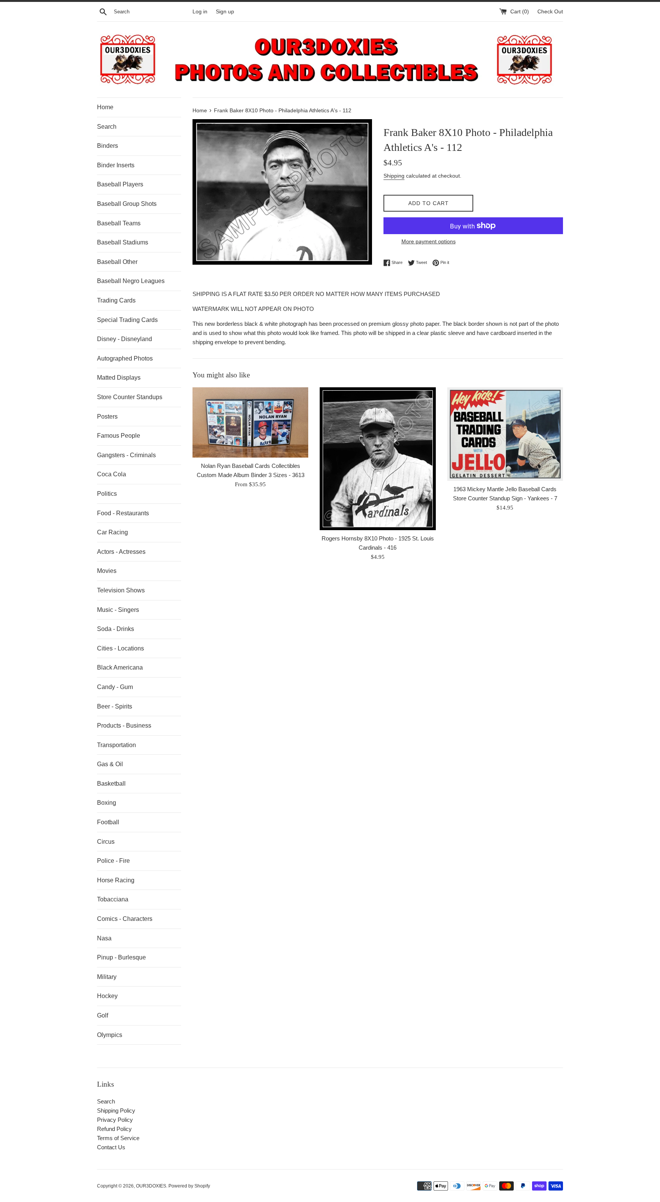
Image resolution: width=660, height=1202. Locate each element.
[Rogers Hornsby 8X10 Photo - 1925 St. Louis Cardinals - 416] (377, 458)
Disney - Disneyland (124, 339)
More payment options (428, 241)
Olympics (109, 1035)
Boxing (106, 802)
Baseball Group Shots (127, 204)
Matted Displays (119, 377)
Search (106, 126)
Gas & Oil (110, 764)
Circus (106, 841)
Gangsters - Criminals (126, 455)
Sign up (225, 12)
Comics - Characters (124, 919)
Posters (107, 416)
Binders (107, 145)
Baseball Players (120, 184)
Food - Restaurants (123, 513)
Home (105, 107)
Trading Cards (116, 300)
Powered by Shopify (189, 1186)
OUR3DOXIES (151, 1186)
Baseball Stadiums (122, 242)
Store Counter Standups (129, 397)
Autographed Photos (125, 358)
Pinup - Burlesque (121, 957)
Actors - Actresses (121, 551)
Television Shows (121, 590)
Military (106, 977)
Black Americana (120, 667)
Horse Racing (115, 880)
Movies (106, 571)
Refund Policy (114, 1129)
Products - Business (124, 725)
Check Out (550, 12)
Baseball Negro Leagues (131, 281)
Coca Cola (111, 474)
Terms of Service (118, 1138)
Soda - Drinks (115, 629)
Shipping (393, 176)
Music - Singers (118, 610)
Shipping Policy (116, 1110)
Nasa (104, 938)
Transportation (116, 745)
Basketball (111, 783)
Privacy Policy (115, 1119)
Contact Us (111, 1147)
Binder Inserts (115, 165)
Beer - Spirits (114, 706)
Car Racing (112, 532)
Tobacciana (112, 899)
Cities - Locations (120, 648)
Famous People (118, 435)
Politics (107, 493)
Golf (102, 1015)
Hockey (107, 996)
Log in (199, 12)
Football (108, 822)
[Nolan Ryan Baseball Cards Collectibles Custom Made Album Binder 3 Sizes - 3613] (250, 422)
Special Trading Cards (127, 320)
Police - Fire (113, 860)
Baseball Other (117, 262)
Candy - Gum (115, 687)
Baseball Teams (119, 223)
